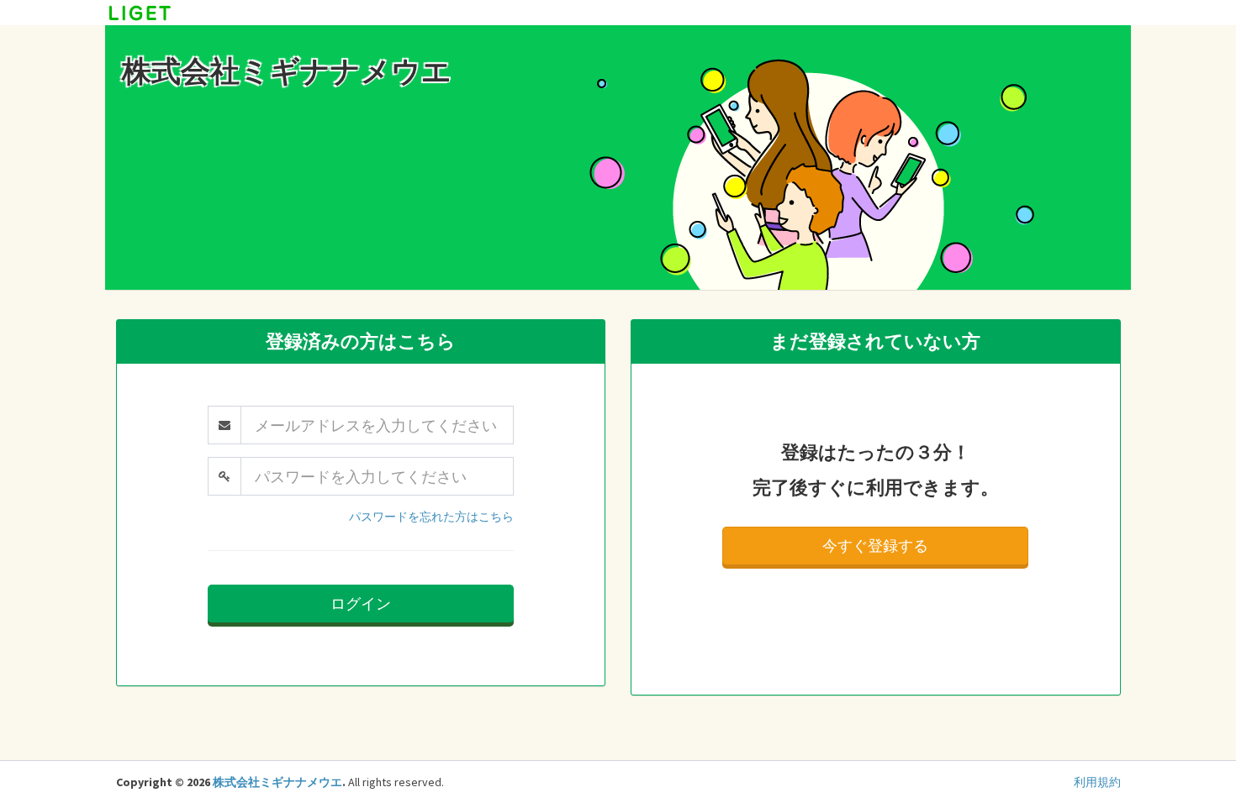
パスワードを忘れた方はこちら (431, 516)
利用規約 (1097, 782)
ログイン (360, 603)
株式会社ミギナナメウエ (277, 782)
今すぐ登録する (875, 545)
